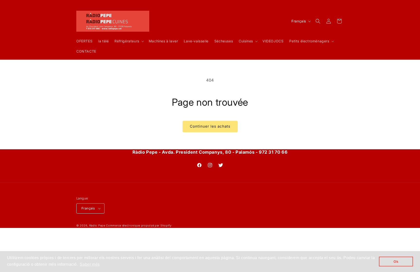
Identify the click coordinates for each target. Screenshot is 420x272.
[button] (129, 41)
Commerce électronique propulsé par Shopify (138, 225)
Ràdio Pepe (97, 225)
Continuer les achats (210, 126)
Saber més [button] (90, 264)
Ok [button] (396, 261)
